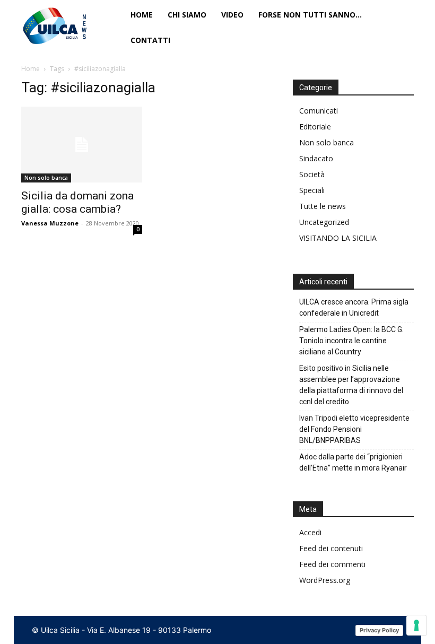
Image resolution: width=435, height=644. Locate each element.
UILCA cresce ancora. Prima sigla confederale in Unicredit (353, 307)
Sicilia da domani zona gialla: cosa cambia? (77, 202)
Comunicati (318, 111)
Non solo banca (46, 177)
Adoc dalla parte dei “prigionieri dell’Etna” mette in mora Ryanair (353, 462)
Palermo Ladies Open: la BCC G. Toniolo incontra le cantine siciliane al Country (351, 340)
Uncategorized (324, 222)
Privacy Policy (379, 630)
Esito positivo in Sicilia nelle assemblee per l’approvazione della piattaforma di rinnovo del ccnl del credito (351, 385)
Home (30, 68)
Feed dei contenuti (331, 548)
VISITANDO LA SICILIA (338, 238)
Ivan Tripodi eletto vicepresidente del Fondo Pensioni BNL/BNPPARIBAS (354, 429)
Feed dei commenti (332, 564)
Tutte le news (322, 206)
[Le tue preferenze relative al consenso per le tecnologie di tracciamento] (416, 625)
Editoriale (315, 126)
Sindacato (316, 158)
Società (312, 174)
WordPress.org (324, 580)
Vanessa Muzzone (50, 223)
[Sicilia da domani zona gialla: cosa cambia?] (81, 144)
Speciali (312, 190)
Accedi (310, 532)
